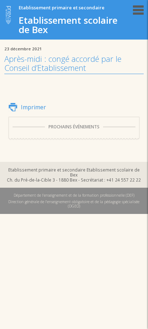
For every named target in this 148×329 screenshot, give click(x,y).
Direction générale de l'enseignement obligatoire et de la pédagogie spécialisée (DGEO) (73, 204)
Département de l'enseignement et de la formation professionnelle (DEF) (74, 195)
